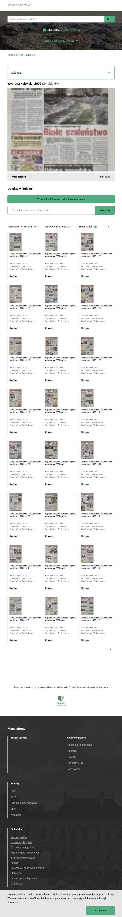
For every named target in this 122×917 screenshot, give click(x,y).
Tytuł (13, 790)
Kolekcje (16, 72)
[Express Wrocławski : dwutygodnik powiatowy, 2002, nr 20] (18, 450)
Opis (13, 808)
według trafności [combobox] (28, 227)
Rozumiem (100, 910)
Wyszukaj (105, 210)
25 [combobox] (68, 227)
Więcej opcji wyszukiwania (59, 40)
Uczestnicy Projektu (21, 842)
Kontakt (14, 862)
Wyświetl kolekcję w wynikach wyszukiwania (61, 199)
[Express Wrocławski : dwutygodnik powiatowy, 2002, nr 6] (90, 554)
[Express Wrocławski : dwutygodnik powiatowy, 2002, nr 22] (90, 450)
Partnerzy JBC (75, 763)
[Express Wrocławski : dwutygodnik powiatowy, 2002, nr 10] (54, 242)
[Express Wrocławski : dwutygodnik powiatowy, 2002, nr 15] (18, 346)
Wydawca (15, 814)
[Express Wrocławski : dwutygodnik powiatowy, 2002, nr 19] (54, 398)
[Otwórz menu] (112, 5)
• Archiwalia (73, 769)
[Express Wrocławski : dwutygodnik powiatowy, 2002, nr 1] (18, 242)
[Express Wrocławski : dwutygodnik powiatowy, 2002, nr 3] (90, 502)
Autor (13, 796)
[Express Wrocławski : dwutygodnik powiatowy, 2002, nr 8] (54, 606)
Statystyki (16, 873)
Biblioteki (72, 750)
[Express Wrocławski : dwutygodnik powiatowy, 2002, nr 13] (54, 294)
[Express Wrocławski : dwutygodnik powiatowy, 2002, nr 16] (54, 346)
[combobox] (56, 19)
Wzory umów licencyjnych (25, 852)
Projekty (71, 756)
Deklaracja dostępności (23, 878)
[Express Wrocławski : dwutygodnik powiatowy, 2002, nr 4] (18, 554)
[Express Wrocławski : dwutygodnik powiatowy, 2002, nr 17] (90, 346)
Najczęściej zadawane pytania (27, 867)
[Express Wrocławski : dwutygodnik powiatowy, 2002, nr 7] (18, 606)
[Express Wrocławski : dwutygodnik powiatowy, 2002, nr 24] (54, 502)
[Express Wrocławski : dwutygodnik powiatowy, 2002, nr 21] (54, 450)
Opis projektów (18, 837)
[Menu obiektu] (40, 236)
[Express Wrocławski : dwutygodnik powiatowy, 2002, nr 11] (90, 242)
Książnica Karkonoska (79, 744)
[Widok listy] (95, 227)
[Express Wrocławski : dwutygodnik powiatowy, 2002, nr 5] (54, 554)
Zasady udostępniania (23, 847)
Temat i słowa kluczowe (23, 802)
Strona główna (15, 54)
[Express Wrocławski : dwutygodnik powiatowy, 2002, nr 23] (18, 502)
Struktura (13, 276)
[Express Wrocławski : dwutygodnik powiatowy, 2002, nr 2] (90, 398)
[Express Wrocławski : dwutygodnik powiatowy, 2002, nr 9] (90, 606)
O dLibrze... (16, 883)
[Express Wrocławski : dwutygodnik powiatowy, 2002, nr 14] (90, 294)
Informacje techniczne (22, 857)
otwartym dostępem (71, 30)
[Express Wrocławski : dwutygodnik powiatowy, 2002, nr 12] (18, 294)
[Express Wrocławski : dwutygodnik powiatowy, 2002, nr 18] (18, 398)
